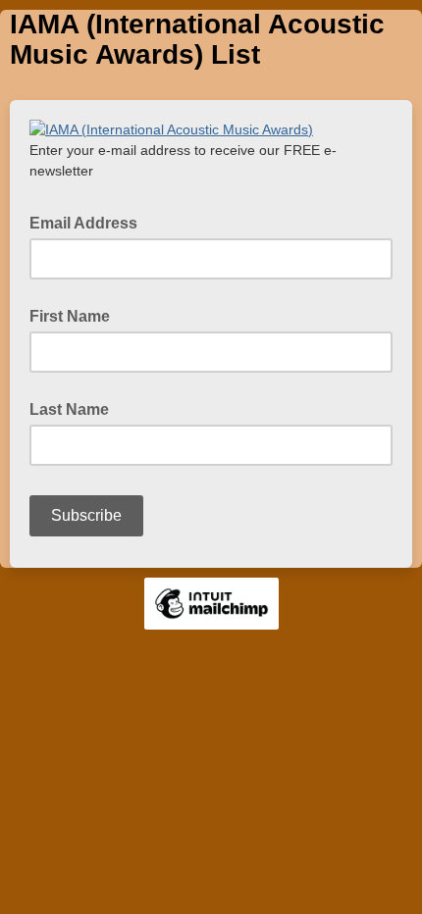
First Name (69, 316)
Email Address (89, 221)
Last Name (69, 409)
